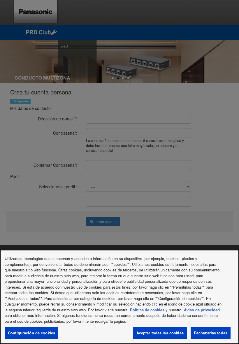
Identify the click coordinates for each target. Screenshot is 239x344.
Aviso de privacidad (202, 310)
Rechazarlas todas (210, 333)
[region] (119, 297)
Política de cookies (147, 310)
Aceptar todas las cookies (160, 333)
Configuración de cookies (31, 333)
